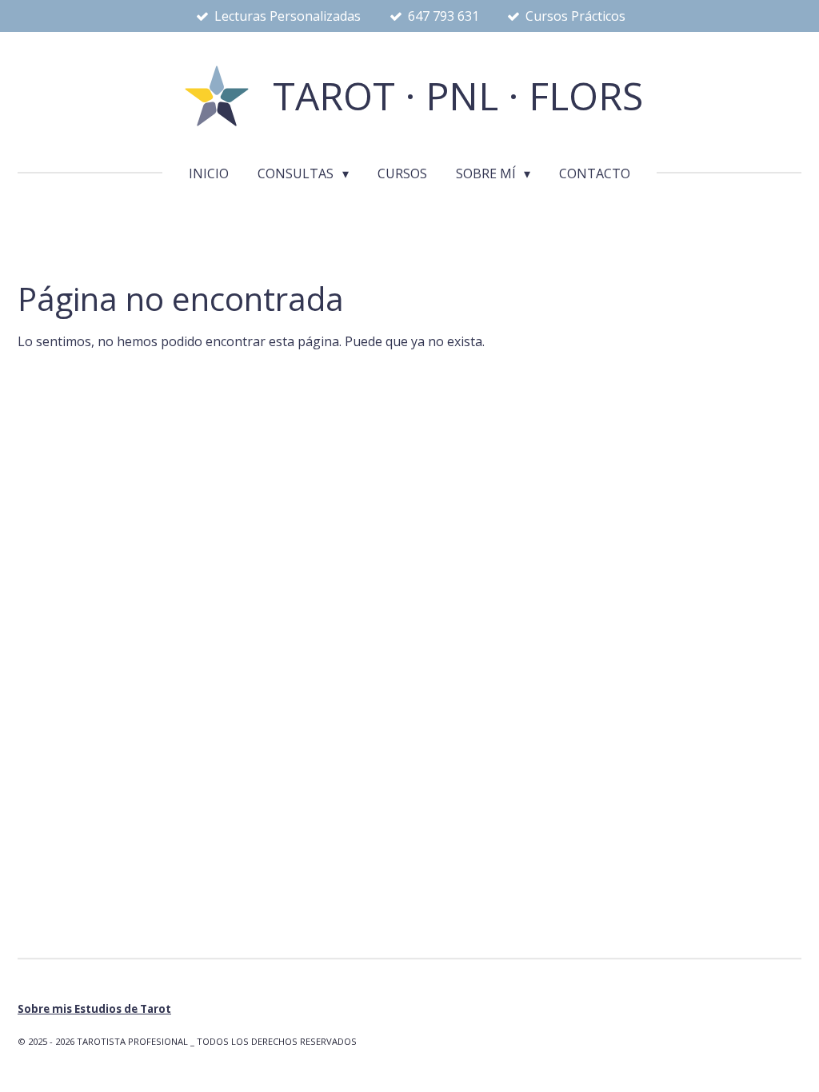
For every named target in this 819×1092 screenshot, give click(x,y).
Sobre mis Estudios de (94, 1009)
